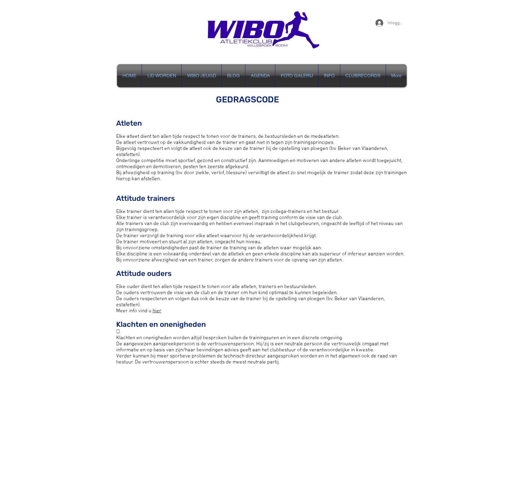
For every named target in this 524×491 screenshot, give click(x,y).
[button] (329, 75)
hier (157, 311)
